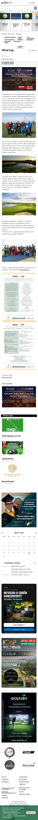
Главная (4, 34)
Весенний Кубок (8, 482)
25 (9, 553)
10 (4, 546)
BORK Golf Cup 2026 (27, 24)
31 (4, 556)
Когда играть (11, 34)
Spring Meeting (7, 459)
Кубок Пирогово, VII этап (11, 436)
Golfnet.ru (5, 779)
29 (29, 553)
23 (34, 550)
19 (14, 550)
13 (19, 546)
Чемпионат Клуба (17, 572)
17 (4, 550)
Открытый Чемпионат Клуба (21, 569)
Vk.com (21, 792)
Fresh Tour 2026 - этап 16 (20, 575)
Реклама (4, 795)
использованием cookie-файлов (13, 816)
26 (14, 553)
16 (34, 546)
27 (19, 553)
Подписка (22, 784)
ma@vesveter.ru (25, 270)
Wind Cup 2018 (7, 377)
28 (24, 553)
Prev (5, 21)
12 (14, 546)
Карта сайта (23, 779)
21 (24, 550)
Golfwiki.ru (5, 782)
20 (19, 550)
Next (33, 21)
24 (4, 553)
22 (29, 550)
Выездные (19, 34)
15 (29, 546)
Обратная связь (24, 782)
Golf (5, 2)
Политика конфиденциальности (8, 792)
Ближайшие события (33, 563)
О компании (23, 777)
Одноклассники (24, 794)
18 (9, 550)
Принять (31, 813)
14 (24, 546)
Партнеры (5, 798)
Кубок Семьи (28, 572)
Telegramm (22, 789)
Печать (34, 50)
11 (9, 546)
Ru (11, 3)
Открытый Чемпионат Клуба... (16, 25)
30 (34, 553)
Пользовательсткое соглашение (8, 789)
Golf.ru (4, 777)
